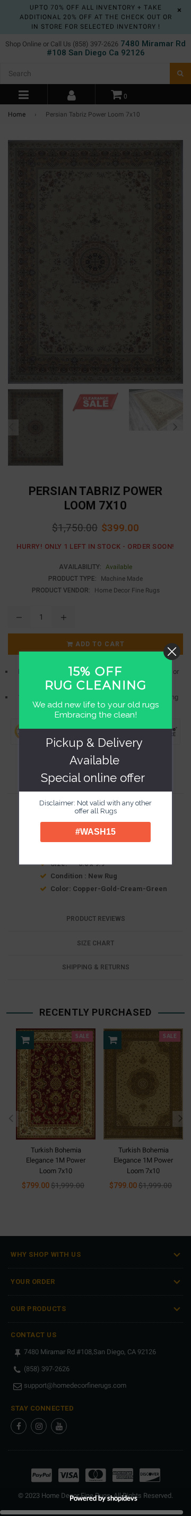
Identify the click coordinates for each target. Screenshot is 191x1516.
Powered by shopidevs (103, 1498)
